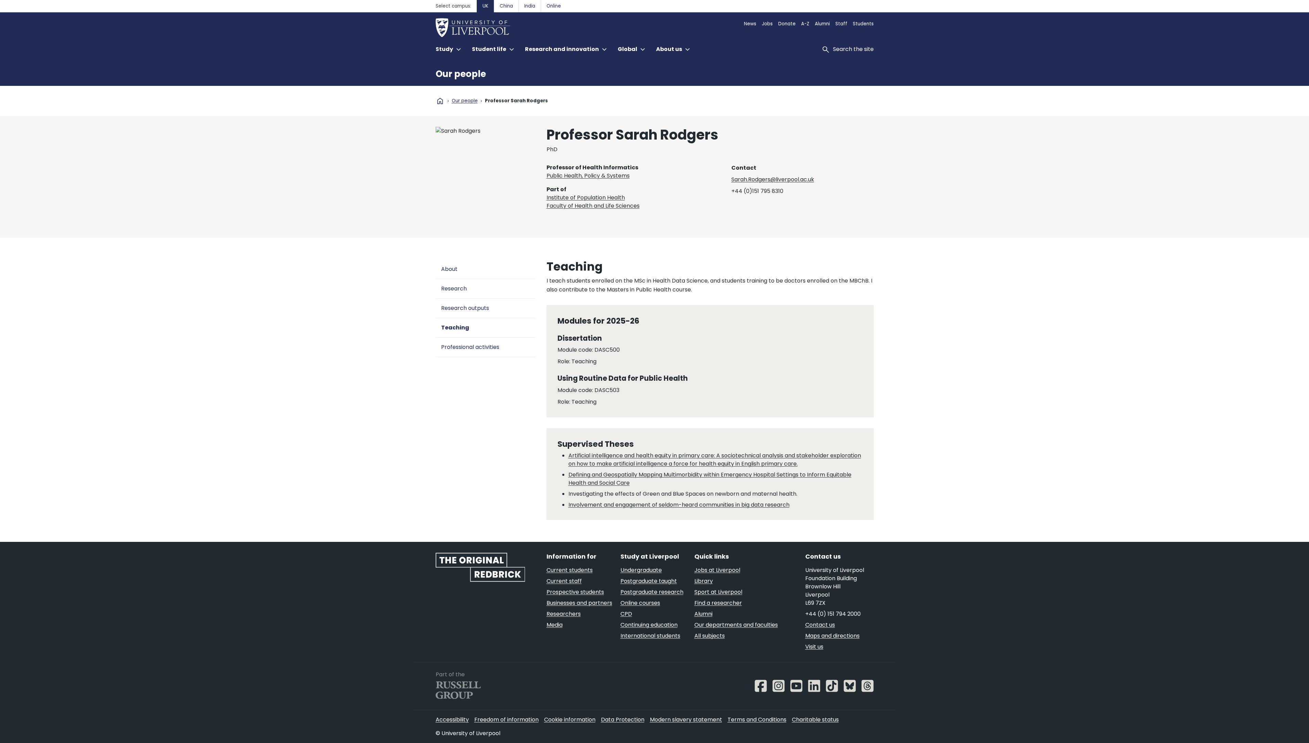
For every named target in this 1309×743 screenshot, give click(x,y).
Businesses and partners (579, 603)
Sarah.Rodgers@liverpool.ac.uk (772, 179)
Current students (570, 570)
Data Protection (622, 720)
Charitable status (815, 720)
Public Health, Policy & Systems (588, 176)
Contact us (820, 625)
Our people (461, 74)
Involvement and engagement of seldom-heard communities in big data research (679, 505)
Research (454, 288)
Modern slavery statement (686, 720)
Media (555, 625)
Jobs (767, 24)
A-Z (805, 24)
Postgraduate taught (648, 581)
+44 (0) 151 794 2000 (833, 614)
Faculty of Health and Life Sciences (593, 206)
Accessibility (452, 720)
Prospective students (575, 592)
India (529, 6)
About (449, 269)
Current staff (564, 581)
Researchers (564, 614)
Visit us (814, 647)
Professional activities (470, 347)
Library (703, 581)
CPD (626, 614)
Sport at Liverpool (718, 592)
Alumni (822, 24)
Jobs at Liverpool (717, 570)
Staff (841, 24)
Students (863, 24)
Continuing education (649, 625)
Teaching (455, 327)
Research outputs (465, 308)
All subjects (709, 636)
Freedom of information (506, 720)
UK (485, 6)
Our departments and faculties (736, 625)
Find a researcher (718, 603)
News (750, 24)
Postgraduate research (651, 592)
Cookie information (569, 720)
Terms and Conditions (757, 720)
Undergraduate (641, 570)
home (440, 101)
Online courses (640, 603)
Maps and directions (832, 636)
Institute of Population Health (586, 197)
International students (650, 636)
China (506, 6)
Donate (787, 24)
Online (554, 6)
